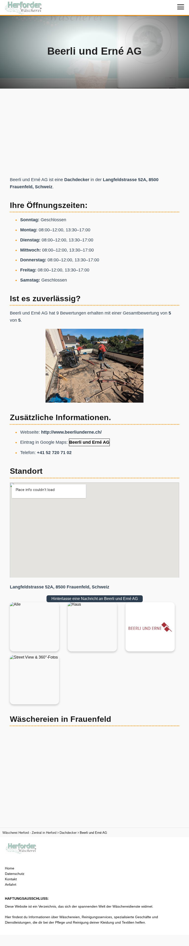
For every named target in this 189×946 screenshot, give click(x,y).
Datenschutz (14, 874)
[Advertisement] (94, 130)
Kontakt (11, 879)
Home (9, 868)
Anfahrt (10, 884)
